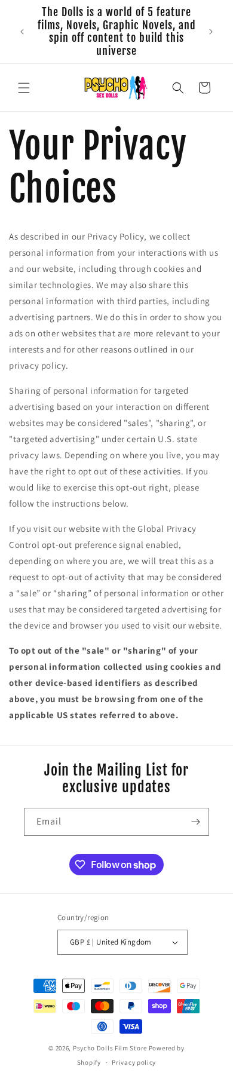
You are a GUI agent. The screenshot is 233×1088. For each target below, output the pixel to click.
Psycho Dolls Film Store (110, 1048)
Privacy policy (134, 1062)
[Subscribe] (195, 822)
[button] (24, 88)
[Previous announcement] (22, 32)
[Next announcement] (211, 32)
